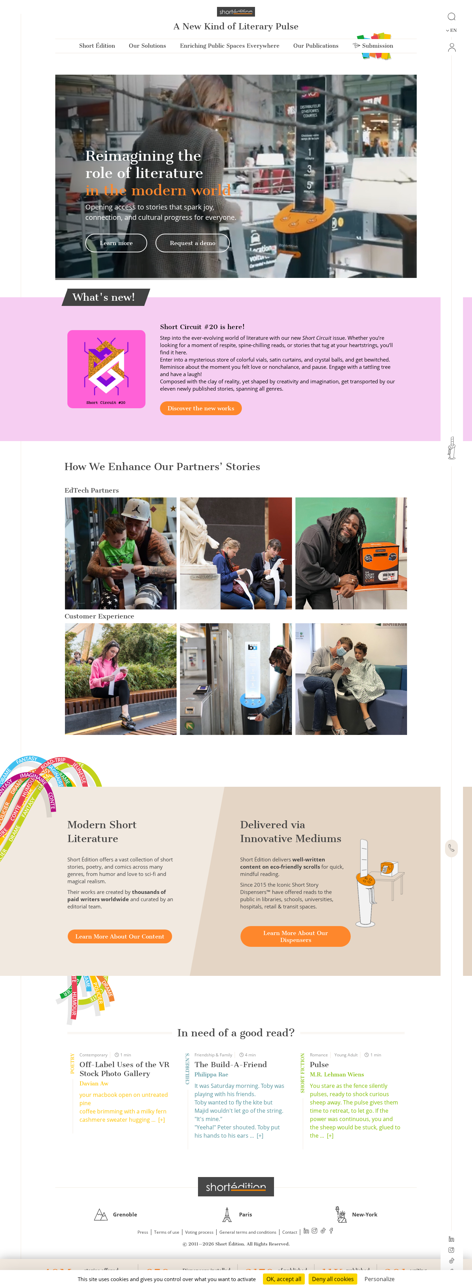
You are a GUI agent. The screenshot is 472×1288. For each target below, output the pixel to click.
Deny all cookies (333, 1279)
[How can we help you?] (451, 848)
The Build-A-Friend (231, 1064)
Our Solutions (147, 46)
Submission (376, 46)
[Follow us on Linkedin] (451, 1239)
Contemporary (93, 1055)
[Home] (236, 12)
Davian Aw (93, 1083)
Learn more (116, 243)
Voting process (199, 1232)
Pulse (319, 1064)
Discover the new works (201, 408)
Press (143, 1232)
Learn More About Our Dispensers (295, 936)
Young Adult (346, 1055)
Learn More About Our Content (119, 936)
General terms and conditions (247, 1232)
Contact (289, 1232)
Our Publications (316, 46)
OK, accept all (283, 1279)
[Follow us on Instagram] (451, 1250)
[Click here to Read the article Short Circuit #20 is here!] (106, 369)
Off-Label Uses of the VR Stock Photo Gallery (124, 1069)
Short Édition (97, 46)
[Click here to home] (236, 1186)
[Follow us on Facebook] (331, 1231)
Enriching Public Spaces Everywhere (230, 46)
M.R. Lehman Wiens (337, 1074)
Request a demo (192, 243)
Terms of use (166, 1232)
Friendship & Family (213, 1055)
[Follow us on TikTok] (451, 1261)
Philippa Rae (211, 1074)
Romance (319, 1055)
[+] (161, 1119)
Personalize (380, 1279)
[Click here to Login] (451, 47)
